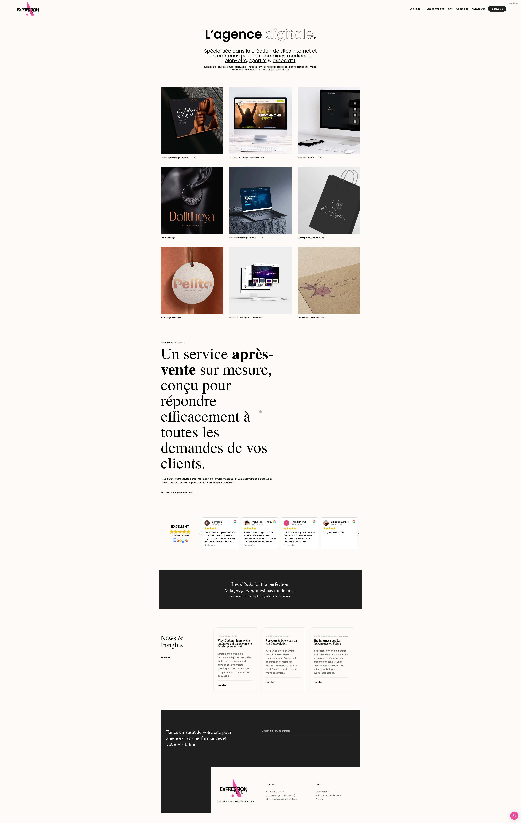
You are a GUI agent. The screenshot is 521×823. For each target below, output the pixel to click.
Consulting (462, 8)
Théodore (233, 158)
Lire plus (222, 685)
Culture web (478, 8)
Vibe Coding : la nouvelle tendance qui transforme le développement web (235, 643)
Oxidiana (233, 317)
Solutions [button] (415, 8)
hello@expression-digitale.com (284, 799)
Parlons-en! (497, 8)
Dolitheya (165, 158)
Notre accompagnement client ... (178, 492)
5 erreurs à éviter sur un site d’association (281, 642)
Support (320, 799)
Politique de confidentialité (328, 795)
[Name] (351, 732)
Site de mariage (435, 8)
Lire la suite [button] (209, 545)
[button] (358, 534)
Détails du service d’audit (276, 730)
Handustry (302, 158)
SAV (450, 8)
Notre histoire (322, 791)
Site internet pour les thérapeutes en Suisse (327, 642)
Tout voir (165, 657)
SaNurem (233, 238)
